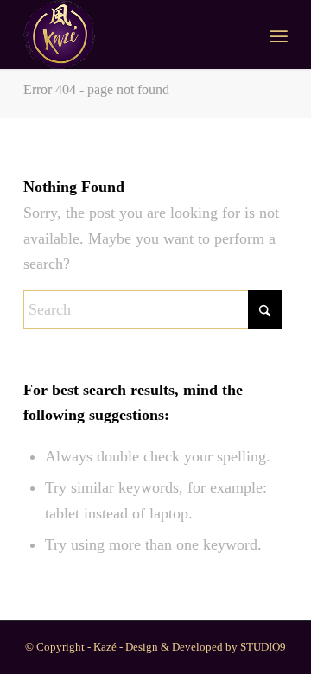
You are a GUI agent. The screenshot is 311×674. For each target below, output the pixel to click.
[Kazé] (129, 34)
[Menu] (279, 34)
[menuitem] (279, 34)
